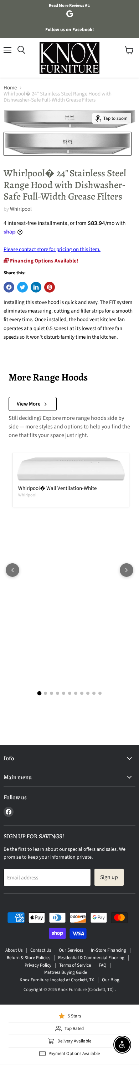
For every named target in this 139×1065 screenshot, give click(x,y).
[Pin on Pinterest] (49, 287)
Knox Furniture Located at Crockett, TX (57, 980)
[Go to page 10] (94, 693)
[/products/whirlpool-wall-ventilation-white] (71, 469)
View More (29, 404)
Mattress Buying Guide (65, 972)
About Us (13, 950)
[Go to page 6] (69, 693)
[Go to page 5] (63, 693)
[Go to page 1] (39, 693)
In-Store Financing (108, 950)
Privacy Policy (38, 965)
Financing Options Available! (43, 261)
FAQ (103, 965)
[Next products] (126, 570)
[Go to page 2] (45, 693)
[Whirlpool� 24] (67, 143)
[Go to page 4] (57, 693)
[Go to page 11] (100, 693)
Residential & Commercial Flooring (91, 957)
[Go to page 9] (87, 693)
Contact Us (40, 950)
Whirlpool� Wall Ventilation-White (57, 488)
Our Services (71, 950)
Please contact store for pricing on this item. (52, 249)
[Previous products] (12, 570)
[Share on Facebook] (9, 287)
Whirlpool (21, 209)
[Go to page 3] (51, 693)
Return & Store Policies (28, 957)
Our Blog (110, 980)
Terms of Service (75, 965)
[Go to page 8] (81, 693)
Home (10, 88)
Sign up (109, 877)
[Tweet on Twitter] (22, 287)
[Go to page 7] (75, 693)
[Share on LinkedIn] (36, 287)
